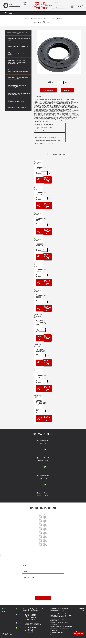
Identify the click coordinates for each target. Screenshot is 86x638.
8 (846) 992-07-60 (38, 8)
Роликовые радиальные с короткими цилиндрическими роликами (60, 616)
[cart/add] (47, 179)
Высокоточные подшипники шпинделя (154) (17, 86)
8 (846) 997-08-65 (38, 6)
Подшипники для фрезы (16, 101)
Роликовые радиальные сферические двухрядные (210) (18, 70)
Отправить (43, 598)
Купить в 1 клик (48, 90)
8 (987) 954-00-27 (38, 3)
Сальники (47, 18)
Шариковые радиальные (57, 610)
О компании (81, 608)
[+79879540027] (56, 2)
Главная (27, 18)
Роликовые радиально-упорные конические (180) (18, 78)
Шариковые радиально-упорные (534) (18, 53)
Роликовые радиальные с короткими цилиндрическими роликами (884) (17, 62)
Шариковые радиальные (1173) (18, 46)
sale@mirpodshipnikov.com (59, 8)
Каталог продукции (36, 18)
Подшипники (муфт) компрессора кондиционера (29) (19, 94)
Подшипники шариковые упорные (59, 608)
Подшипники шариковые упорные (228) (19, 39)
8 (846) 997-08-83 (38, 5)
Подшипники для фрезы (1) (17, 107)
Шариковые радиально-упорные (59, 613)
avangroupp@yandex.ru (60, 5)
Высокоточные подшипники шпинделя (61, 626)
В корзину (67, 90)
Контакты (81, 610)
